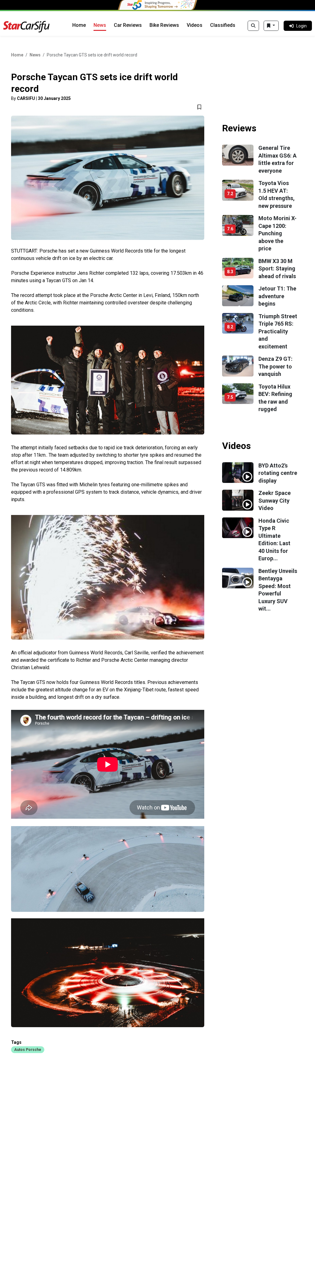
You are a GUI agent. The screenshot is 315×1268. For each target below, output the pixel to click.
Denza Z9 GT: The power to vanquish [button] (275, 366)
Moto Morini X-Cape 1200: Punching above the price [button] (277, 233)
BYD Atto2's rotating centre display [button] (277, 473)
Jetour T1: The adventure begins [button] (277, 296)
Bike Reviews (164, 25)
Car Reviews (128, 25)
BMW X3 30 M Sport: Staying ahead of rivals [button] (277, 268)
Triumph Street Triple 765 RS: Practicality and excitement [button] (277, 331)
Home (79, 25)
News (100, 25)
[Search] (253, 26)
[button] (27, 1049)
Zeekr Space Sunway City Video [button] (274, 500)
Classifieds (222, 25)
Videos (194, 25)
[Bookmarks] (271, 26)
